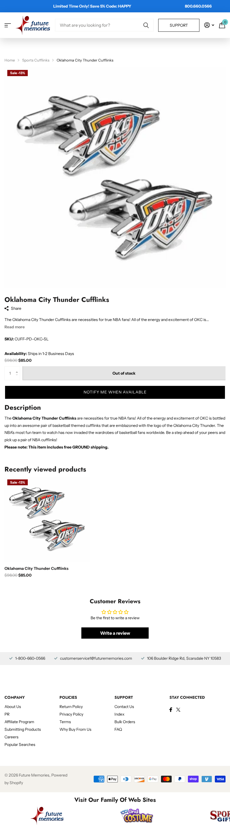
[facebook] (170, 709)
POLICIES (68, 697)
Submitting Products (22, 729)
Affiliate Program (19, 721)
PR (7, 714)
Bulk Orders (124, 721)
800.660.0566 (198, 6)
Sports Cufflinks (35, 60)
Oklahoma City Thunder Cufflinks (36, 568)
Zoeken (146, 25)
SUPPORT (123, 697)
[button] (18, 368)
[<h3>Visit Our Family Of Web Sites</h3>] (47, 816)
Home (9, 60)
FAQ (118, 729)
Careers (11, 736)
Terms (65, 721)
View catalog (7, 25)
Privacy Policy (71, 714)
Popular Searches (19, 744)
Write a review (115, 633)
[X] (178, 710)
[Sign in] (209, 25)
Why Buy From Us (75, 729)
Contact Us (124, 706)
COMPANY (14, 697)
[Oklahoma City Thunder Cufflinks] (47, 519)
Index (119, 714)
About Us (12, 706)
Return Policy (71, 706)
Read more (14, 326)
